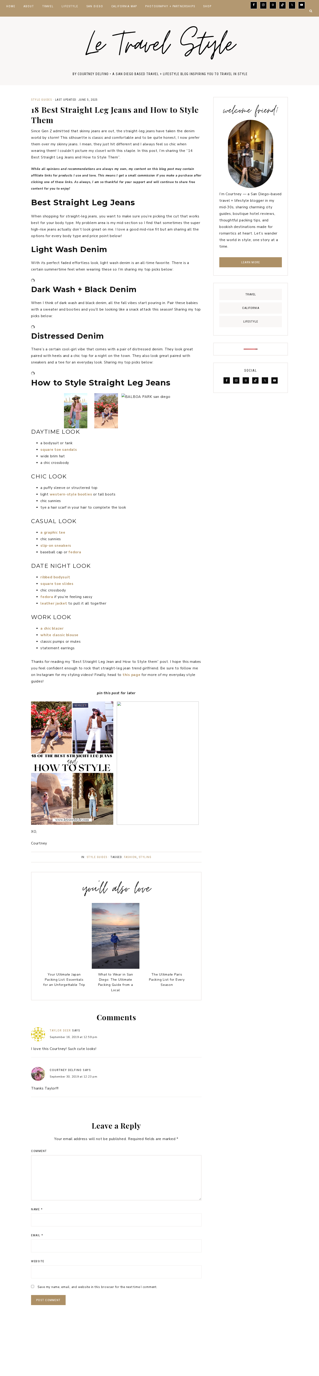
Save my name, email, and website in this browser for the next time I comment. (97, 1287)
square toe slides (57, 583)
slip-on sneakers (55, 545)
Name (37, 1209)
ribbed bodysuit (55, 577)
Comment (39, 1151)
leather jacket (53, 603)
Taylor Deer (60, 1030)
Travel (250, 294)
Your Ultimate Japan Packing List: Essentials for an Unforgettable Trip (64, 979)
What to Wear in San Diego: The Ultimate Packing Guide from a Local (115, 982)
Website (37, 1261)
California (250, 308)
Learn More (250, 262)
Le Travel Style (160, 47)
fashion (130, 857)
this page (132, 674)
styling (145, 857)
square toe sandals (58, 449)
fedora (74, 552)
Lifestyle (250, 321)
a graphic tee (52, 532)
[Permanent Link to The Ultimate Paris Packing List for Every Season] (167, 967)
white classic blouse (59, 635)
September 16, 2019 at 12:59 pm (73, 1037)
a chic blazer (52, 628)
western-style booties (71, 494)
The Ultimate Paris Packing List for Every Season (167, 979)
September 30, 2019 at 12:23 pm (73, 1077)
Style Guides (41, 99)
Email (37, 1235)
